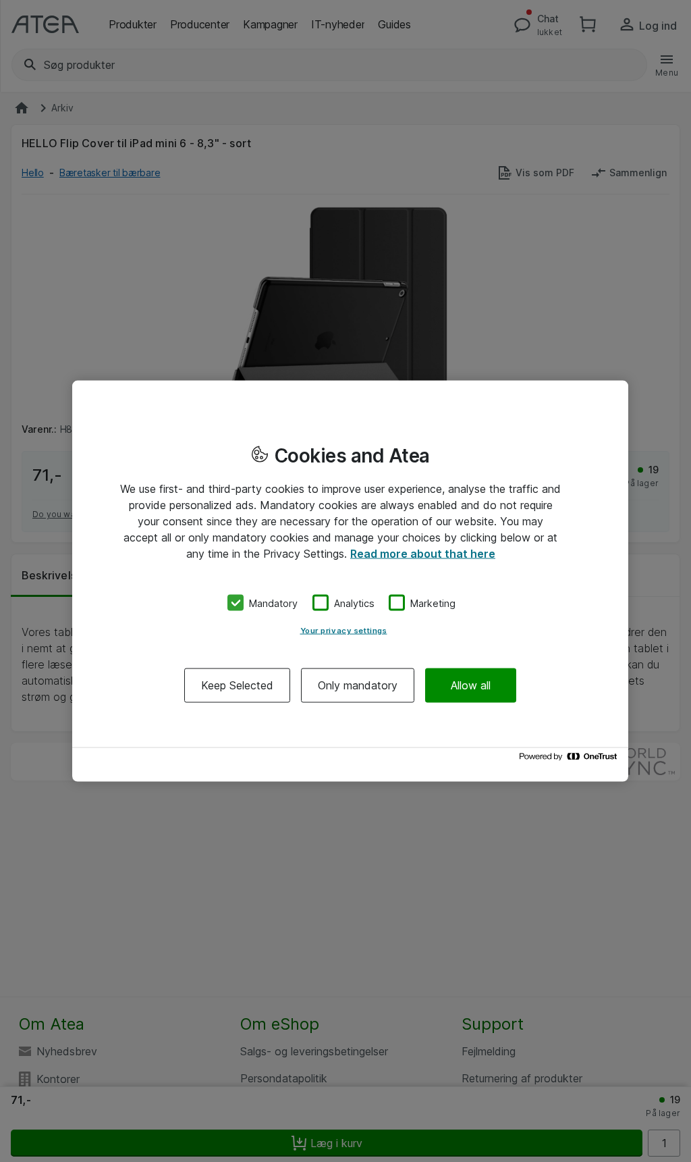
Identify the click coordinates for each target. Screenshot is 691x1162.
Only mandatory (357, 685)
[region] (350, 581)
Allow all (471, 685)
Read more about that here (422, 553)
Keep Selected (237, 685)
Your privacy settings (343, 630)
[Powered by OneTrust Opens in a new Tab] (570, 759)
